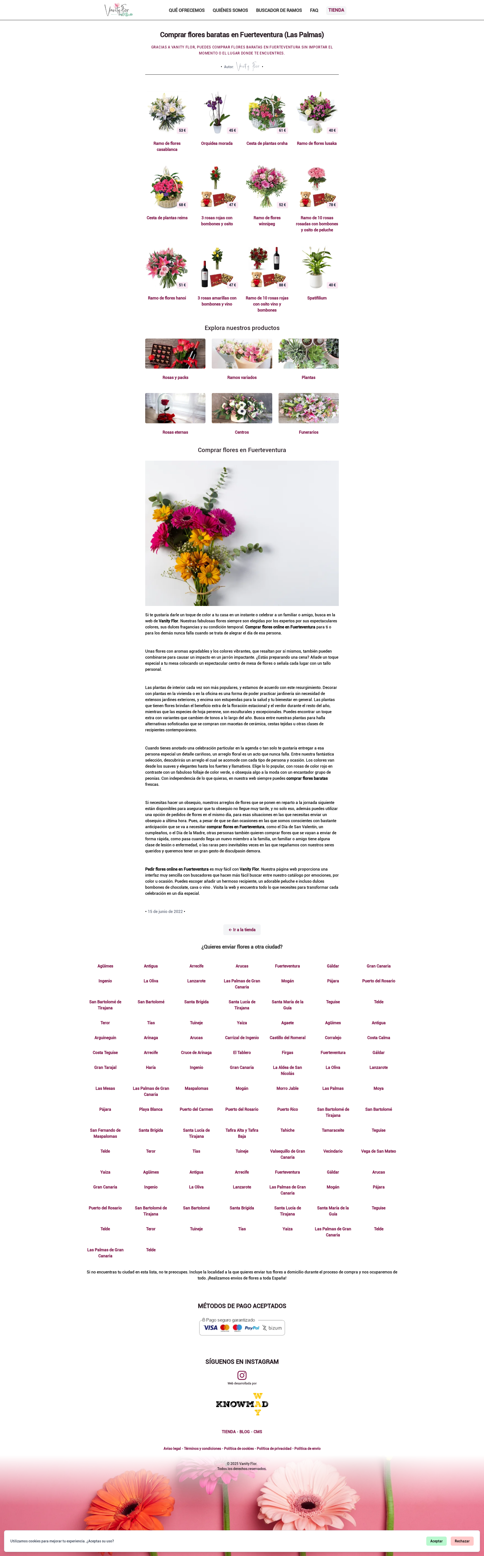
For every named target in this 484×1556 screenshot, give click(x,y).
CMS (258, 1431)
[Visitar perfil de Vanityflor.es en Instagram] (242, 1375)
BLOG (244, 1431)
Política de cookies (239, 1449)
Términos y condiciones (202, 1449)
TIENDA (229, 1431)
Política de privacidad (274, 1449)
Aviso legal (172, 1449)
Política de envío (307, 1449)
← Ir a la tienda (242, 929)
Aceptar (436, 1541)
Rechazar (462, 1541)
